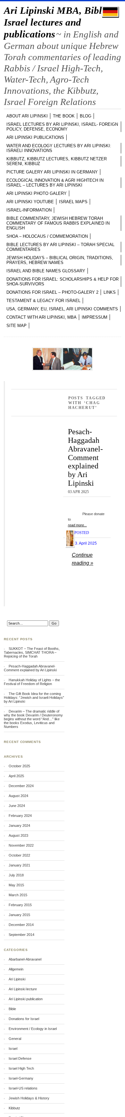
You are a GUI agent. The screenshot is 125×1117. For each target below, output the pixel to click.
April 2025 (16, 776)
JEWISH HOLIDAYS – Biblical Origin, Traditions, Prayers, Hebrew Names (59, 260)
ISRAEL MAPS (73, 201)
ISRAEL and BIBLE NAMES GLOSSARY (45, 270)
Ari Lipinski (17, 979)
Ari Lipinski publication (26, 999)
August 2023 (18, 835)
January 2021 (19, 865)
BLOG (85, 116)
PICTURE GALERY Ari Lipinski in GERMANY (52, 172)
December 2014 (21, 925)
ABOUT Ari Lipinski (27, 116)
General (15, 1039)
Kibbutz (14, 1108)
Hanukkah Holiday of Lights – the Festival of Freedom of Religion (32, 682)
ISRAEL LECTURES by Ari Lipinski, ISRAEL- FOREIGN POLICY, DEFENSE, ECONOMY (62, 127)
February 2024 (20, 816)
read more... (77, 525)
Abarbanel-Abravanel (25, 959)
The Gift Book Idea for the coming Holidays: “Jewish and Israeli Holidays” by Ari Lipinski (34, 697)
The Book (64, 116)
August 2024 (18, 796)
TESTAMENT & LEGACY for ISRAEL (43, 300)
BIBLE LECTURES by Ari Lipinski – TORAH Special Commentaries (60, 247)
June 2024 (17, 806)
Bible (12, 1009)
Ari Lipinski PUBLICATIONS (35, 137)
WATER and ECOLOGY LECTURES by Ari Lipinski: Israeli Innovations (58, 148)
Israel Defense (20, 1058)
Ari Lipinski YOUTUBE (30, 201)
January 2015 (19, 915)
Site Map (16, 325)
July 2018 (16, 875)
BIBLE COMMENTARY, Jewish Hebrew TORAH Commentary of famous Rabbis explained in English (58, 223)
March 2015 (18, 895)
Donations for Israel (24, 1019)
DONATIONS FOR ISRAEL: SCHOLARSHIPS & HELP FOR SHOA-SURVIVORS (62, 281)
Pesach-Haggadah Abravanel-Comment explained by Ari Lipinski (85, 457)
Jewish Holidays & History (29, 1098)
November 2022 (21, 845)
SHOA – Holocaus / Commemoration (47, 236)
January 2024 (19, 825)
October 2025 (19, 766)
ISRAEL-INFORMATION (29, 210)
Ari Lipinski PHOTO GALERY (36, 193)
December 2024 (21, 786)
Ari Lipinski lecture (23, 989)
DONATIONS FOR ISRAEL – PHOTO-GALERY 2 (52, 292)
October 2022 (19, 855)
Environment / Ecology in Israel (33, 1029)
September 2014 (21, 935)
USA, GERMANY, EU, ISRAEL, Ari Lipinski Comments (62, 309)
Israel (13, 1048)
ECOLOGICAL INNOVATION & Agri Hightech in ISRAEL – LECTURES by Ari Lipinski (55, 182)
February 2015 (20, 905)
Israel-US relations (23, 1088)
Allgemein (16, 969)
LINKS (110, 292)
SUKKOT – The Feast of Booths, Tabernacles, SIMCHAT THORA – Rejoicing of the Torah (32, 652)
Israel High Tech (21, 1068)
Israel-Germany (21, 1078)
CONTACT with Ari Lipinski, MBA (41, 317)
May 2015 (16, 885)
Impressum (94, 317)
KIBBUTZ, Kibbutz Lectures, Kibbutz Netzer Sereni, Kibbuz (56, 161)
